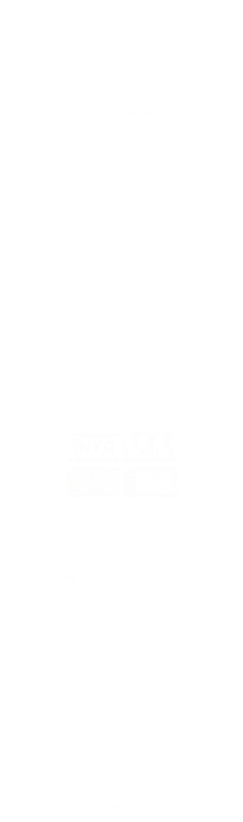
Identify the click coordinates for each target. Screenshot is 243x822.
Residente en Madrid (152, 540)
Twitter (148, 550)
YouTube (148, 557)
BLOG (135, 19)
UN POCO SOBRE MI (98, 19)
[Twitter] (124, 808)
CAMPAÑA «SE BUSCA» (114, 19)
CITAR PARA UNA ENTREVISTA (149, 19)
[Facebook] (112, 808)
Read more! (137, 322)
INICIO (88, 19)
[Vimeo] (118, 808)
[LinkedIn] (130, 808)
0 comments (112, 316)
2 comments (169, 316)
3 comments (84, 339)
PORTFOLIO (127, 19)
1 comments (84, 314)
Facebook (148, 554)
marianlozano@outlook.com (154, 547)
